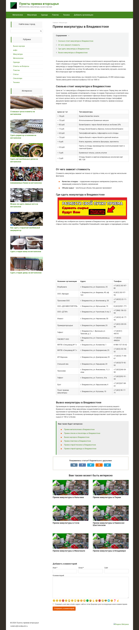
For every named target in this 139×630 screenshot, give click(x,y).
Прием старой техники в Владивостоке (80, 445)
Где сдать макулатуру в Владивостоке (73, 49)
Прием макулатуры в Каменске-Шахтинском (109, 524)
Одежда (44, 15)
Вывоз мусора (19, 46)
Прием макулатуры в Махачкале (69, 551)
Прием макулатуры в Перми (107, 497)
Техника (66, 15)
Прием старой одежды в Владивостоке (80, 449)
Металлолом (17, 15)
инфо (15, 50)
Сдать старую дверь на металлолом (25, 273)
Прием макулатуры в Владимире (109, 551)
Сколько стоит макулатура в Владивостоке (75, 41)
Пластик (55, 15)
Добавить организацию (83, 15)
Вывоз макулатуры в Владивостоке (73, 53)
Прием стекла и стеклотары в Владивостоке (82, 433)
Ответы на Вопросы (21, 66)
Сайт (106, 568)
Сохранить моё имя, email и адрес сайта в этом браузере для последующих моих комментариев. (91, 604)
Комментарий (58, 575)
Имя (55, 568)
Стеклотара (17, 78)
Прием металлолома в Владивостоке (79, 429)
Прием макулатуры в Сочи (66, 523)
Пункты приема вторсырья (39, 4)
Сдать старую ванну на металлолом (25, 251)
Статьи (15, 74)
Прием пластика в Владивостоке (77, 441)
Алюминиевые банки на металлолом (26, 183)
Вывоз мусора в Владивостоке (76, 437)
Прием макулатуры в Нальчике (68, 497)
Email (81, 568)
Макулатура (32, 15)
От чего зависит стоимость (69, 45)
